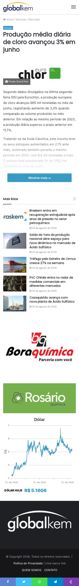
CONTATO (50, 570)
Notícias (21, 19)
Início (9, 19)
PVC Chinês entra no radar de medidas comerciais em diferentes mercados (51, 281)
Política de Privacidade (28, 563)
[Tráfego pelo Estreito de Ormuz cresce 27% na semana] (14, 265)
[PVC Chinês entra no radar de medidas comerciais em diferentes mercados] (14, 283)
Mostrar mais (38, 178)
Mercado (34, 19)
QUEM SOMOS (31, 570)
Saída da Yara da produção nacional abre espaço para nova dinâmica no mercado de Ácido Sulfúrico (52, 241)
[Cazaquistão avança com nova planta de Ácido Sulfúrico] (14, 303)
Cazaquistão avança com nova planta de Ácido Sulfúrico (52, 299)
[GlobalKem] (18, 7)
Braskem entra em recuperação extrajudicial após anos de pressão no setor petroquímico (52, 216)
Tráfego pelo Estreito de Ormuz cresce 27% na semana (52, 261)
